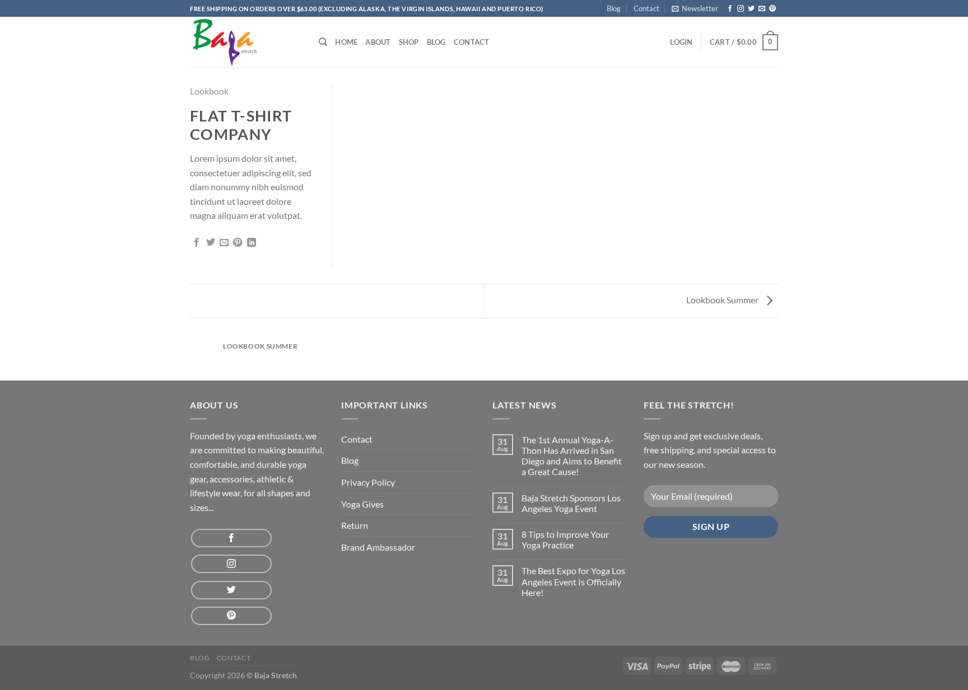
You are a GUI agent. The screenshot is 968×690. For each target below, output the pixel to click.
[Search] (323, 42)
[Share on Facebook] (196, 243)
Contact (646, 8)
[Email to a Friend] (224, 243)
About (377, 41)
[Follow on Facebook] (730, 9)
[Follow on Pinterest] (772, 9)
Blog (614, 8)
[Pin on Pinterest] (237, 243)
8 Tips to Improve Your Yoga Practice (565, 539)
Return (354, 525)
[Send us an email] (761, 9)
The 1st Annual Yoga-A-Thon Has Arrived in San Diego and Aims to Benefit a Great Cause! (572, 455)
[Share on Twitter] (210, 243)
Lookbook (209, 91)
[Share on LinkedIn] (251, 243)
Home (346, 41)
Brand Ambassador (378, 547)
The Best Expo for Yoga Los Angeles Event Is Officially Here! (573, 581)
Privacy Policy (368, 482)
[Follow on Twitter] (751, 9)
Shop (409, 41)
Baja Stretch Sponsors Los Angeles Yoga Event (571, 503)
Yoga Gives (362, 504)
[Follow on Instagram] (740, 9)
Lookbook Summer (723, 299)
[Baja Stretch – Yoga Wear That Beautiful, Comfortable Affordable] (246, 42)
